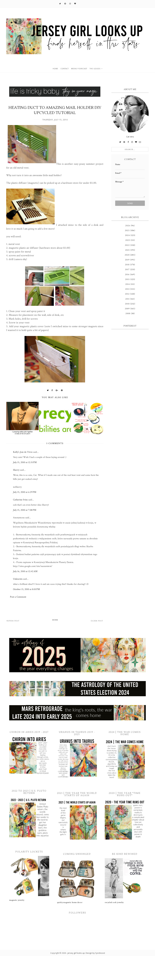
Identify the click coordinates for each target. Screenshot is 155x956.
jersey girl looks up (76, 953)
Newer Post (13, 621)
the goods (95, 69)
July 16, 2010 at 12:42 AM (25, 571)
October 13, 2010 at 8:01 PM (26, 589)
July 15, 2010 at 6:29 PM (24, 492)
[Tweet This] (48, 390)
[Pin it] (62, 390)
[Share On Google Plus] (57, 390)
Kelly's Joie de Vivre (23, 452)
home (55, 69)
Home (55, 620)
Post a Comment (18, 596)
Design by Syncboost (95, 953)
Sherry (16, 470)
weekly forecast (79, 69)
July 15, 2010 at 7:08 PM (24, 510)
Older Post (97, 621)
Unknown (17, 579)
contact (65, 69)
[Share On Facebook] (52, 390)
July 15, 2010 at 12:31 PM (25, 462)
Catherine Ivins (20, 499)
